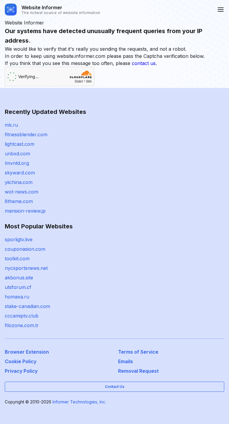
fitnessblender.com (26, 134)
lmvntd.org (17, 163)
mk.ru (11, 125)
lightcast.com (19, 144)
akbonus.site (19, 278)
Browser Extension (27, 352)
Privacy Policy (21, 371)
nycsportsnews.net (26, 268)
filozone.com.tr (22, 325)
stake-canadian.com (27, 306)
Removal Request (138, 371)
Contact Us (114, 386)
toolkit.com (17, 258)
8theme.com (19, 201)
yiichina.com (19, 182)
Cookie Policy (20, 361)
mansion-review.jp (25, 211)
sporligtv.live (19, 239)
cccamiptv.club (21, 316)
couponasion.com (25, 249)
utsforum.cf (18, 287)
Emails (125, 361)
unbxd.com (17, 154)
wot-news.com (21, 192)
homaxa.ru (17, 297)
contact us (144, 63)
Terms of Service (138, 352)
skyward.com (20, 173)
